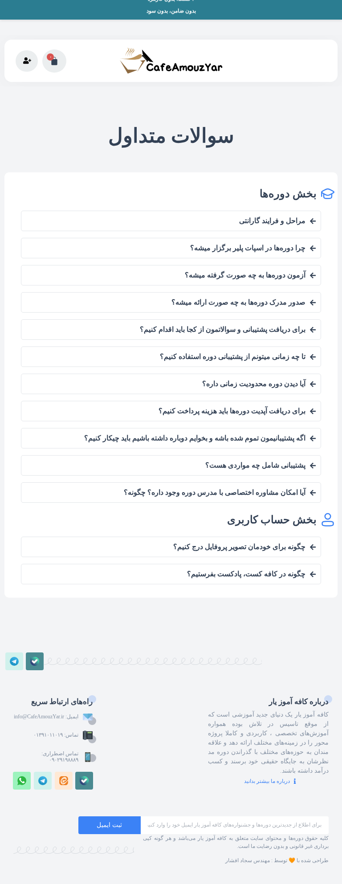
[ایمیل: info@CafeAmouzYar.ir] (88, 717)
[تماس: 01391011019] (88, 735)
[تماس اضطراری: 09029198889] (88, 757)
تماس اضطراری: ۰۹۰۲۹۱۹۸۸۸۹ (59, 756)
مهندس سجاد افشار (247, 860)
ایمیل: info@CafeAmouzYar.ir (46, 716)
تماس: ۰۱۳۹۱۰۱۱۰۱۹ (55, 735)
